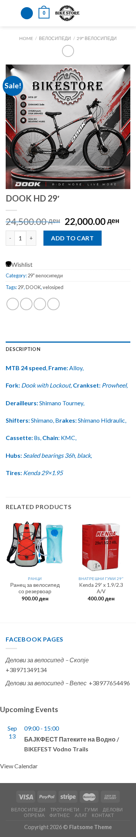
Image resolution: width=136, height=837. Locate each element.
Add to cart (72, 238)
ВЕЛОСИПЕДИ (55, 38)
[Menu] (10, 13)
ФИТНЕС (59, 815)
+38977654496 (109, 682)
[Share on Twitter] (40, 304)
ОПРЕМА (34, 815)
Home (26, 38)
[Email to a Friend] (53, 304)
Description (23, 349)
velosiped (53, 287)
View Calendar (19, 765)
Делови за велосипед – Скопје (47, 659)
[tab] (68, 349)
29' (21, 287)
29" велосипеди (97, 38)
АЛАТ (81, 815)
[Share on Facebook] (26, 304)
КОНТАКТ (103, 815)
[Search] (27, 13)
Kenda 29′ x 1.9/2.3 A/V (101, 588)
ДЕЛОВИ (113, 809)
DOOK (33, 287)
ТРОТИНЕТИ (65, 809)
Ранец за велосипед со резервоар (35, 588)
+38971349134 (26, 669)
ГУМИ (91, 809)
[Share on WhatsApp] (12, 304)
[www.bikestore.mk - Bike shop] (67, 13)
